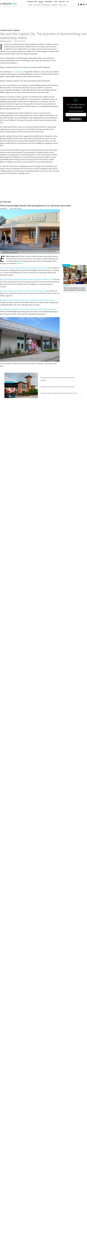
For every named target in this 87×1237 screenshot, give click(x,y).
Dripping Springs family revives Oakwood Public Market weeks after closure (29, 309)
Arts (67, 1)
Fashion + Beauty (46, 5)
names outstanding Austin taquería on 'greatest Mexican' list (27, 279)
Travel (55, 1)
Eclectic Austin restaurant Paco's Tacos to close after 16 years (23, 291)
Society (30, 5)
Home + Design (37, 5)
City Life (41, 1)
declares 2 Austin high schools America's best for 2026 (24, 268)
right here (19, 263)
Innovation (54, 5)
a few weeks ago (17, 72)
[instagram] (83, 4)
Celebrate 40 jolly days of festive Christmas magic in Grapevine (57, 387)
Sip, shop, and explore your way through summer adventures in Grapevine (57, 379)
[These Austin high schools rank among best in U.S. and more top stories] (30, 231)
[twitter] (81, 4)
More (64, 5)
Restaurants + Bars (32, 1)
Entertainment (48, 1)
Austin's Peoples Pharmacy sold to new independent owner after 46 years (28, 300)
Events (60, 5)
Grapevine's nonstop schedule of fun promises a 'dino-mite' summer (58, 393)
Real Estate (62, 1)
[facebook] (78, 5)
